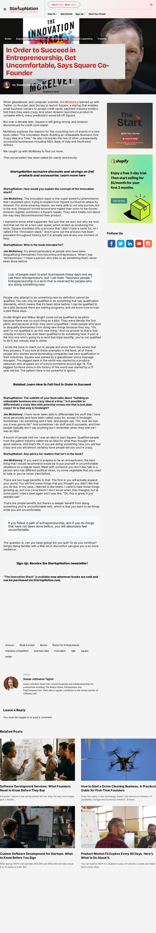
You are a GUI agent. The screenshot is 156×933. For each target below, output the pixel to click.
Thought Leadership (82, 38)
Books (8, 38)
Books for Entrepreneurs (65, 645)
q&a (73, 650)
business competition (16, 650)
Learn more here (72, 175)
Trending (101, 38)
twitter (8, 656)
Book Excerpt (27, 645)
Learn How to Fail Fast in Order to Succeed (59, 384)
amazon (9, 645)
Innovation (60, 650)
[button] (5, 9)
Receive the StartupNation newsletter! (59, 563)
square (84, 650)
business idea (41, 650)
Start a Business (59, 38)
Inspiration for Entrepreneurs (31, 38)
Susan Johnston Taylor (38, 679)
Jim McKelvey (68, 102)
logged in (23, 717)
